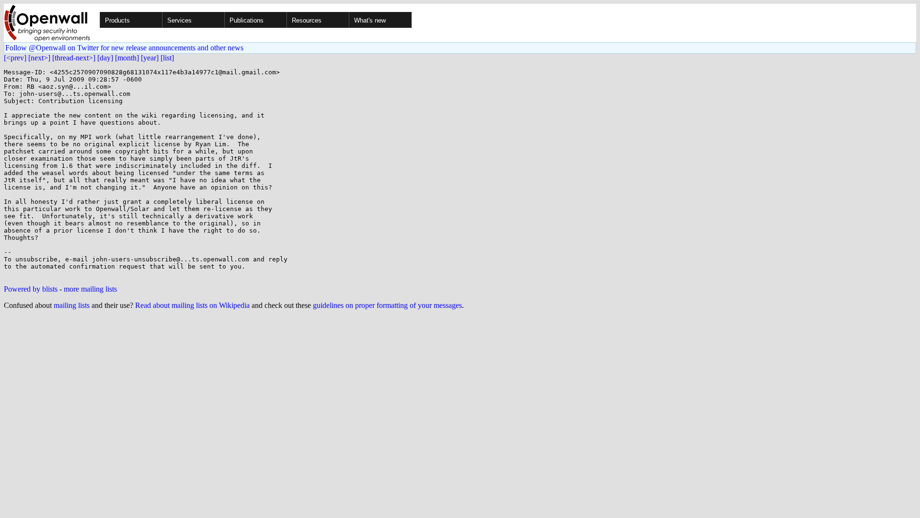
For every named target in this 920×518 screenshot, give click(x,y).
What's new (370, 20)
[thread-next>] (73, 58)
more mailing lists (90, 289)
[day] (105, 58)
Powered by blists (31, 289)
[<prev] (15, 58)
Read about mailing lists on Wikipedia (192, 305)
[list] (167, 58)
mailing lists (72, 305)
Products (117, 20)
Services (179, 20)
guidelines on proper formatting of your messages (387, 305)
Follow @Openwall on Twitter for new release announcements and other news (124, 48)
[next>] (39, 58)
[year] (150, 58)
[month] (127, 58)
